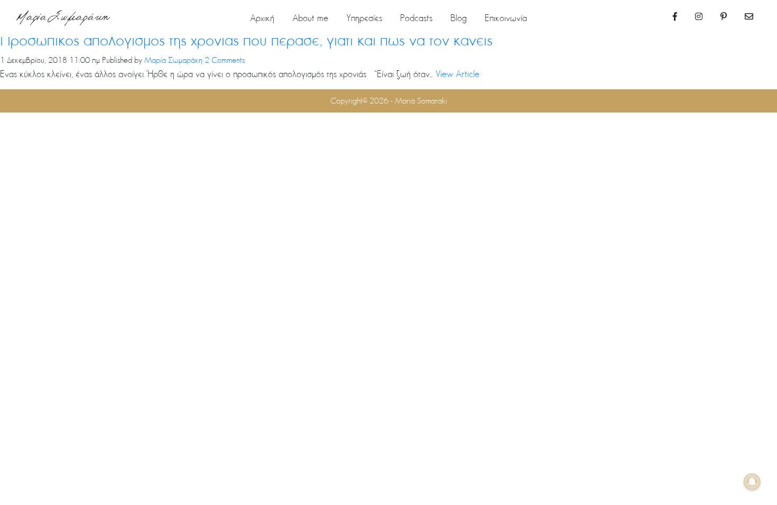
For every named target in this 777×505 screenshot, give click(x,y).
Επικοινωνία (506, 17)
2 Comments (225, 60)
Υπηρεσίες (364, 17)
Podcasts (416, 17)
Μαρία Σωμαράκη (63, 18)
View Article (457, 73)
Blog (458, 17)
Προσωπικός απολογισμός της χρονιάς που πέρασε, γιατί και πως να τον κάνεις (246, 39)
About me (310, 17)
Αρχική (262, 17)
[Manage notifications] (752, 481)
